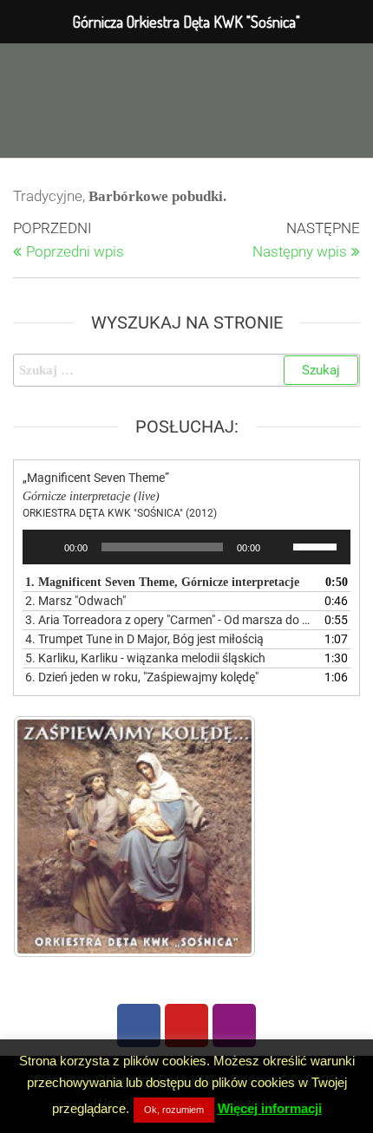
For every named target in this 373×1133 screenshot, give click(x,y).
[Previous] (49, 836)
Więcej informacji (270, 1108)
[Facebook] (138, 1025)
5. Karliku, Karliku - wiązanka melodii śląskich (145, 658)
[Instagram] (234, 1025)
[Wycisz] (279, 547)
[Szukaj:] (186, 370)
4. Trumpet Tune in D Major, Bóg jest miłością (144, 639)
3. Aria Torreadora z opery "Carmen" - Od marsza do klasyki (169, 620)
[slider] (317, 545)
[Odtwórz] (45, 547)
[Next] (219, 836)
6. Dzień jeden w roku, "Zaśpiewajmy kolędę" (141, 677)
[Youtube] (186, 1025)
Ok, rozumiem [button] (174, 1109)
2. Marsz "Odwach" (75, 601)
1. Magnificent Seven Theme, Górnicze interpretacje (162, 582)
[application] (186, 547)
